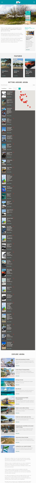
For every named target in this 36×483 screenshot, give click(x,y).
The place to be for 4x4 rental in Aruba (10, 343)
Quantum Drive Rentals (9, 295)
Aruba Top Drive (9, 145)
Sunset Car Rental (9, 315)
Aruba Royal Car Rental (9, 128)
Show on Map (9, 96)
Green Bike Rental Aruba (9, 227)
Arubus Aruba (9, 160)
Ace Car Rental (10, 91)
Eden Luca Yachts (9, 194)
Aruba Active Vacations (9, 109)
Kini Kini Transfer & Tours (9, 261)
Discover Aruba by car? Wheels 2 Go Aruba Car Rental (9, 177)
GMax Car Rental (9, 202)
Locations (4, 88)
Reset (34, 84)
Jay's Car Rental (9, 253)
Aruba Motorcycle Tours (9, 119)
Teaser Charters (8, 335)
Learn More (4, 75)
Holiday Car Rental (9, 245)
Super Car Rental (9, 325)
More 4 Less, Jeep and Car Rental (9, 270)
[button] (27, 101)
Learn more (28, 49)
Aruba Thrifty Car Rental (9, 136)
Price (10, 88)
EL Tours (8, 186)
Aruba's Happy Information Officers (29, 38)
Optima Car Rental (9, 288)
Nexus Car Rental (9, 279)
